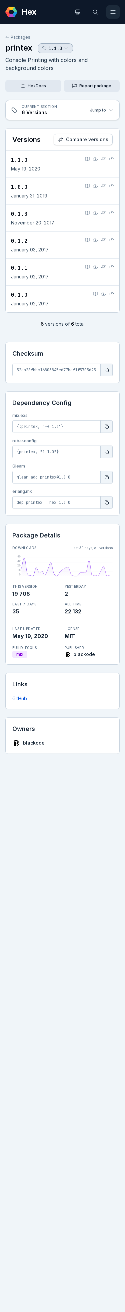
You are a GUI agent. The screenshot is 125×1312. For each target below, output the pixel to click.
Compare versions (87, 139)
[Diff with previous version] (103, 159)
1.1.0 (19, 160)
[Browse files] (111, 159)
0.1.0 (19, 294)
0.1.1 (19, 267)
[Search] (95, 12)
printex (18, 48)
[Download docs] (95, 159)
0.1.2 (19, 240)
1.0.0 (19, 186)
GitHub (19, 698)
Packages (20, 37)
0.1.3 (19, 213)
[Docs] (87, 159)
